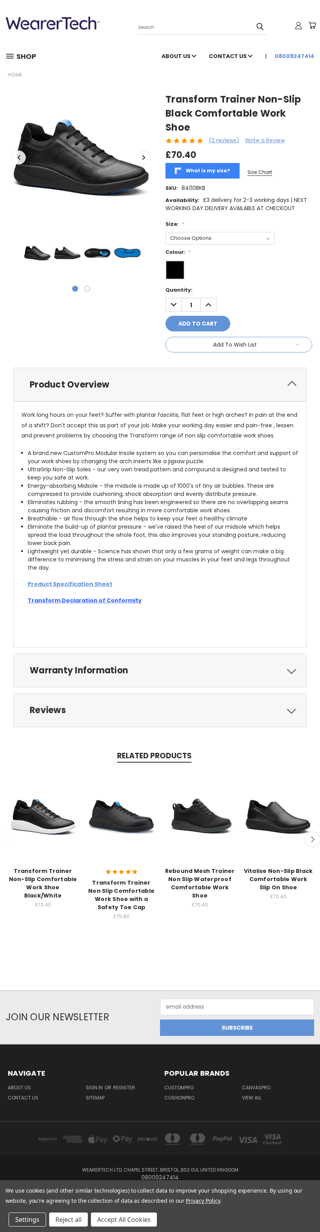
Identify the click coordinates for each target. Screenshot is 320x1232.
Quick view (42, 808)
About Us (177, 56)
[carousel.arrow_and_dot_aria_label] (87, 289)
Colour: (178, 252)
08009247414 (294, 56)
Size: (174, 224)
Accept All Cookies (124, 1219)
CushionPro (179, 1097)
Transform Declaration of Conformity (85, 600)
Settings (27, 1219)
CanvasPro (256, 1087)
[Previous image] (19, 157)
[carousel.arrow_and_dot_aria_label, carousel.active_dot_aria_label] (75, 289)
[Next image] (144, 157)
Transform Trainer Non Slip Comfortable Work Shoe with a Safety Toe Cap (121, 895)
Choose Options (43, 822)
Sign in (95, 1087)
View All (251, 1097)
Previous (308, 1207)
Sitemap (95, 1097)
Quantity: (178, 290)
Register (124, 1087)
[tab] (160, 385)
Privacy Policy (203, 1200)
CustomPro (179, 1087)
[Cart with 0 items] (312, 25)
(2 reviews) (224, 140)
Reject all (68, 1219)
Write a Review (265, 140)
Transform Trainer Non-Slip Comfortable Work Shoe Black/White (43, 883)
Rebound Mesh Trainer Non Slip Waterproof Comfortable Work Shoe (200, 883)
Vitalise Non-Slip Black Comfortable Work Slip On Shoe (278, 879)
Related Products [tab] (154, 756)
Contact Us (228, 56)
